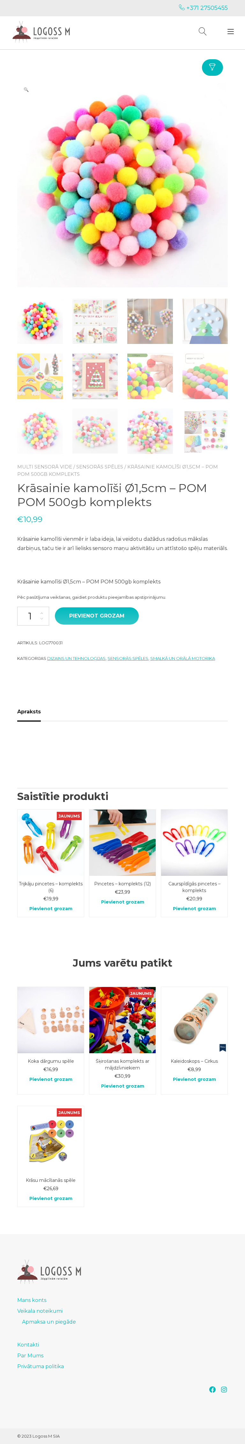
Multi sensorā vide (44, 467)
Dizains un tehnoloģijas (76, 658)
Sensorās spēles (99, 467)
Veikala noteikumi (40, 1311)
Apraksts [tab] (29, 712)
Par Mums (30, 1356)
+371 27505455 (206, 7)
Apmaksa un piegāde (49, 1322)
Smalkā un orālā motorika (182, 658)
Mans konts (31, 1300)
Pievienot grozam (96, 616)
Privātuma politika (40, 1366)
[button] (26, 89)
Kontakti (28, 1345)
